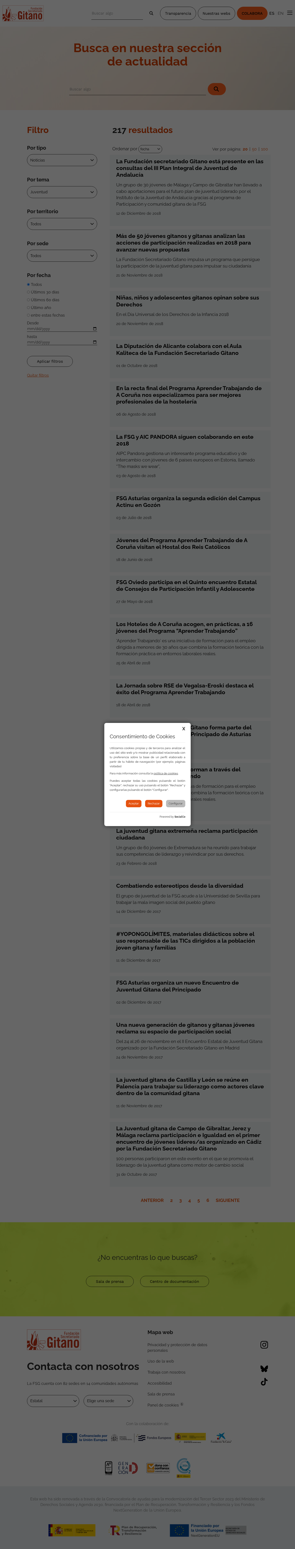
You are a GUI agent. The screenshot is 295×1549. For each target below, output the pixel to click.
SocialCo (179, 816)
